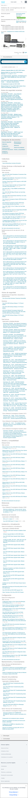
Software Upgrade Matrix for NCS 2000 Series (13, 70)
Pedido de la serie (21, 17)
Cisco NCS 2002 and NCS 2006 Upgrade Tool (12, 590)
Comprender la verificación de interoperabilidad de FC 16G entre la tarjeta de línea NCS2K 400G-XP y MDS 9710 (14, 669)
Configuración (5, 146)
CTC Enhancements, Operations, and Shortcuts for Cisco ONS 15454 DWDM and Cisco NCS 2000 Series (14, 77)
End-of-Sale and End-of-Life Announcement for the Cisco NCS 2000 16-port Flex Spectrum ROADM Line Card (15, 288)
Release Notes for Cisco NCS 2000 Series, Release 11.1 (14, 461)
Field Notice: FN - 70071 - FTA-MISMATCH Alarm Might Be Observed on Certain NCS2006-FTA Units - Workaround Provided (15, 424)
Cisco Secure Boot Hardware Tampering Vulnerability (14, 298)
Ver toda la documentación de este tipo (10, 228)
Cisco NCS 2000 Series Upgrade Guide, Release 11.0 (15, 555)
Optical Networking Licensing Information (11, 163)
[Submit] (25, 62)
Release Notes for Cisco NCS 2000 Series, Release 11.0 (14, 478)
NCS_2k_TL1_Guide (7, 519)
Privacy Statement (13, 792)
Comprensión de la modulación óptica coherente (13, 718)
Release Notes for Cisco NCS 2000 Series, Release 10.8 (14, 471)
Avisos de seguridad (6, 142)
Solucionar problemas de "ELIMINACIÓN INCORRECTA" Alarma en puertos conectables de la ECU (14, 714)
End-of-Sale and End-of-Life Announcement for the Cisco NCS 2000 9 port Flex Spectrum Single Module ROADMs (14, 237)
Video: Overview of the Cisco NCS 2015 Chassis (13, 592)
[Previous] (2, 39)
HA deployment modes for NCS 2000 (10, 84)
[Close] (26, 785)
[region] (14, 791)
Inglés (25, 52)
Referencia (16, 145)
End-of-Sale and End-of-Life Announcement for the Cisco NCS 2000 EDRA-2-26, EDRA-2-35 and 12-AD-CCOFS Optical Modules (14, 242)
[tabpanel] (14, 79)
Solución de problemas (19, 147)
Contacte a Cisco (18, 52)
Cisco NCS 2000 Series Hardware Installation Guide (14, 530)
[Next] (26, 39)
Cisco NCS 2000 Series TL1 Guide (10, 521)
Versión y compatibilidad (19, 149)
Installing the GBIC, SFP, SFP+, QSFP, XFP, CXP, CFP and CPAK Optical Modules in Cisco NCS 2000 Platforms (14, 541)
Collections (4, 144)
